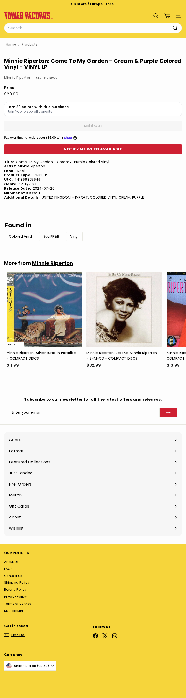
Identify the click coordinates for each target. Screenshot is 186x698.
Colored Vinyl (20, 236)
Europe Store (102, 4)
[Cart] (167, 15)
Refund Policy (15, 589)
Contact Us (13, 575)
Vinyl (74, 236)
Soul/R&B (51, 236)
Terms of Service (18, 603)
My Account (13, 610)
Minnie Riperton (17, 77)
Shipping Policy (16, 582)
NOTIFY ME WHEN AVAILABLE (93, 149)
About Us (11, 561)
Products (30, 44)
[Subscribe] (168, 412)
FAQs (8, 568)
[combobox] (93, 28)
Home (11, 44)
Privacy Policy (15, 596)
